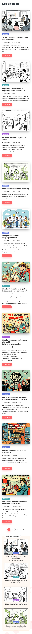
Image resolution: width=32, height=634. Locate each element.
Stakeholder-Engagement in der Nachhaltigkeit (15, 38)
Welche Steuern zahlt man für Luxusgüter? (14, 451)
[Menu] (29, 3)
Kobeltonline (11, 3)
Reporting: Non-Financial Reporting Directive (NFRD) (13, 89)
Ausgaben (5, 34)
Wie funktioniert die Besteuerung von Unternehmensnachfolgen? (15, 398)
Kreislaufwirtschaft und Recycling (15, 189)
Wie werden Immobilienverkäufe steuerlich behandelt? (14, 503)
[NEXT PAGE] (23, 529)
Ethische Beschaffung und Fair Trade (14, 138)
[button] (23, 529)
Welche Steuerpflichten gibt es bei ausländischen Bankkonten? (14, 290)
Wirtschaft (6, 285)
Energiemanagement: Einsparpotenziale (10, 237)
